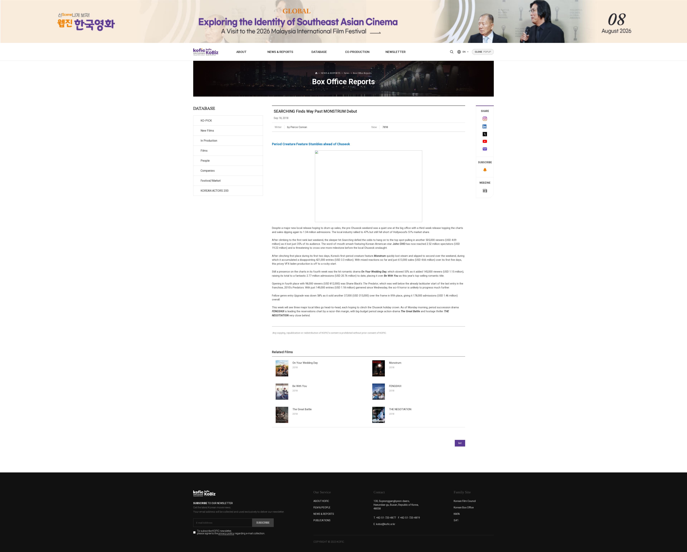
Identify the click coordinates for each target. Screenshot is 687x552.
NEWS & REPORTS (280, 52)
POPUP (483, 51)
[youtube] (485, 142)
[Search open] (451, 52)
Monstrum (380, 255)
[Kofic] (199, 51)
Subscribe (263, 522)
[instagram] (485, 119)
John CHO (399, 244)
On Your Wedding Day (373, 271)
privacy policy (226, 533)
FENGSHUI (278, 311)
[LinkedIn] (485, 126)
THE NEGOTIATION (400, 409)
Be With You (391, 275)
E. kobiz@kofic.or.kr (384, 524)
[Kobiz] (211, 51)
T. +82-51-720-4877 (385, 517)
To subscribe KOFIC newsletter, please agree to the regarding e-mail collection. (231, 532)
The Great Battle (410, 311)
